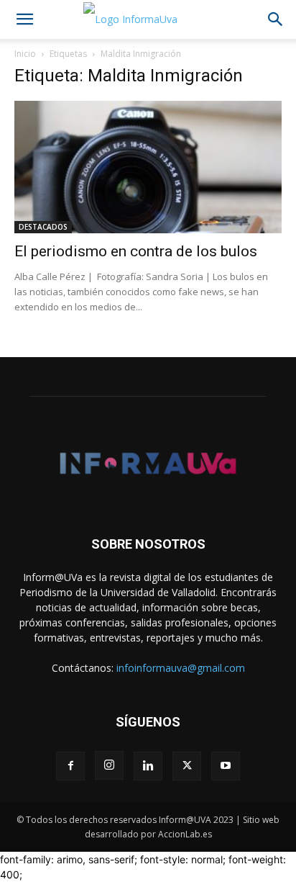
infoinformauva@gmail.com (180, 668)
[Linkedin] (148, 766)
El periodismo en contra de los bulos (135, 251)
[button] (24, 19)
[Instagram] (109, 765)
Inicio (25, 54)
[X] (186, 766)
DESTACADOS (43, 227)
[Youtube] (225, 766)
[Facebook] (70, 766)
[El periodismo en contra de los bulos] (148, 167)
